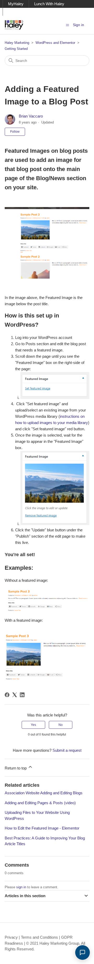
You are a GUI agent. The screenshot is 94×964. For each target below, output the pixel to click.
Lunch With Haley (49, 4)
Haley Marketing (17, 43)
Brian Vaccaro (31, 116)
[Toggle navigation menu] (67, 24)
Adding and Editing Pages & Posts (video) (40, 803)
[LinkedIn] (22, 694)
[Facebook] (7, 694)
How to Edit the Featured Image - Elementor (42, 828)
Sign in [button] (78, 25)
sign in (21, 887)
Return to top (16, 768)
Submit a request (66, 750)
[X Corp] (14, 694)
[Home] (14, 25)
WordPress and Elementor (55, 43)
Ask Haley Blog (21, 11)
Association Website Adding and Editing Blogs (44, 793)
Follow (15, 131)
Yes (33, 725)
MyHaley (16, 4)
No (60, 725)
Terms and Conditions (39, 937)
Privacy (11, 937)
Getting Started (16, 49)
